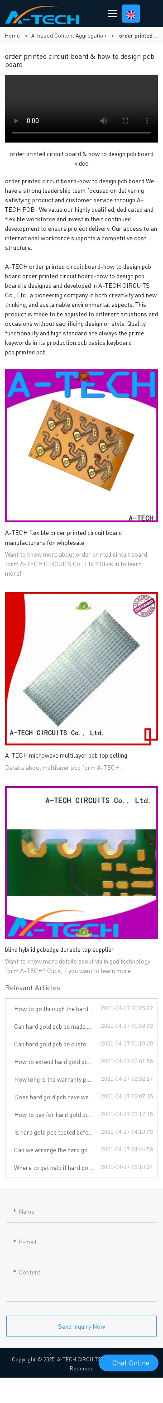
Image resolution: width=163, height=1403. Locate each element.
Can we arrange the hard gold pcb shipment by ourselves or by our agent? (57, 1149)
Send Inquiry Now (81, 1326)
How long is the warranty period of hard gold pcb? (57, 1079)
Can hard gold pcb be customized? (57, 1044)
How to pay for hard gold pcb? (54, 1114)
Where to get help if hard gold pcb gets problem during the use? (57, 1167)
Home (12, 35)
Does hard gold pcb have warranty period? (57, 1097)
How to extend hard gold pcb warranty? (57, 1061)
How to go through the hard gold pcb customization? (57, 1008)
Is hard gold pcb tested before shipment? (57, 1132)
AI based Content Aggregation (68, 35)
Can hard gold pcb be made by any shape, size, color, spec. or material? (57, 1026)
